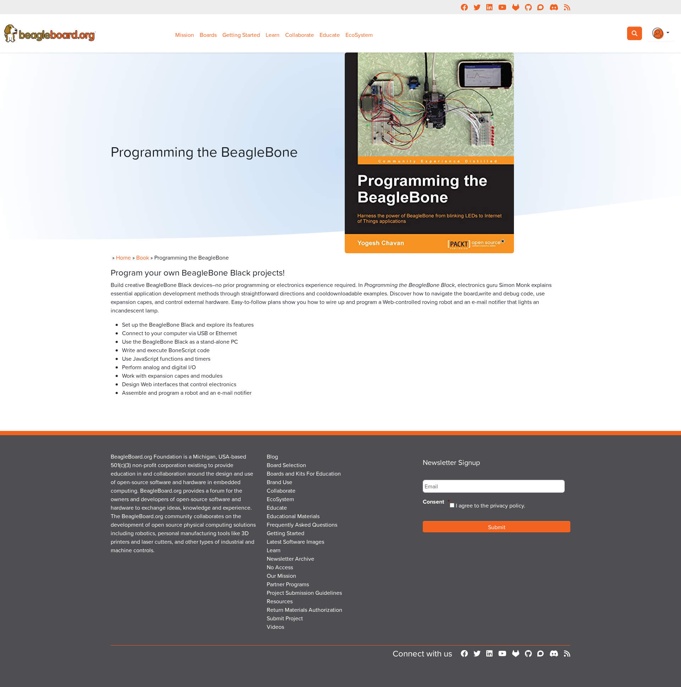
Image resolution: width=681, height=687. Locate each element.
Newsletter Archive (290, 559)
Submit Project (285, 618)
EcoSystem (359, 35)
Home (123, 257)
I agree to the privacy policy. (490, 505)
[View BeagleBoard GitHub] (528, 653)
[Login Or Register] (661, 33)
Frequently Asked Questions (302, 524)
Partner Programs (288, 584)
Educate (330, 35)
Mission (184, 35)
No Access (280, 567)
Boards (208, 35)
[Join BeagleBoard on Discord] (553, 653)
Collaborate (299, 35)
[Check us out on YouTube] (502, 653)
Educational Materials (293, 516)
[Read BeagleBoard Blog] (567, 653)
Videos (275, 627)
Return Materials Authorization (304, 610)
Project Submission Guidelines (304, 593)
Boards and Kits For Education (304, 473)
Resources (280, 601)
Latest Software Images (295, 541)
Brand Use (279, 482)
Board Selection (286, 465)
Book (142, 257)
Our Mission (281, 576)
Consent (436, 502)
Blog (272, 456)
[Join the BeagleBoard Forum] (540, 653)
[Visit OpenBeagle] (515, 653)
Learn (272, 35)
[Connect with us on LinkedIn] (489, 653)
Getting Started (241, 35)
